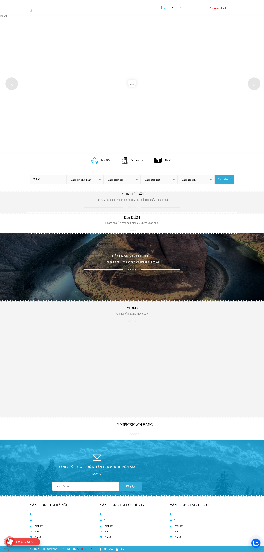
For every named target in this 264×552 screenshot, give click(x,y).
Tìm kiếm (223, 179)
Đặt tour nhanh (218, 8)
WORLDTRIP (84, 549)
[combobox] (85, 179)
